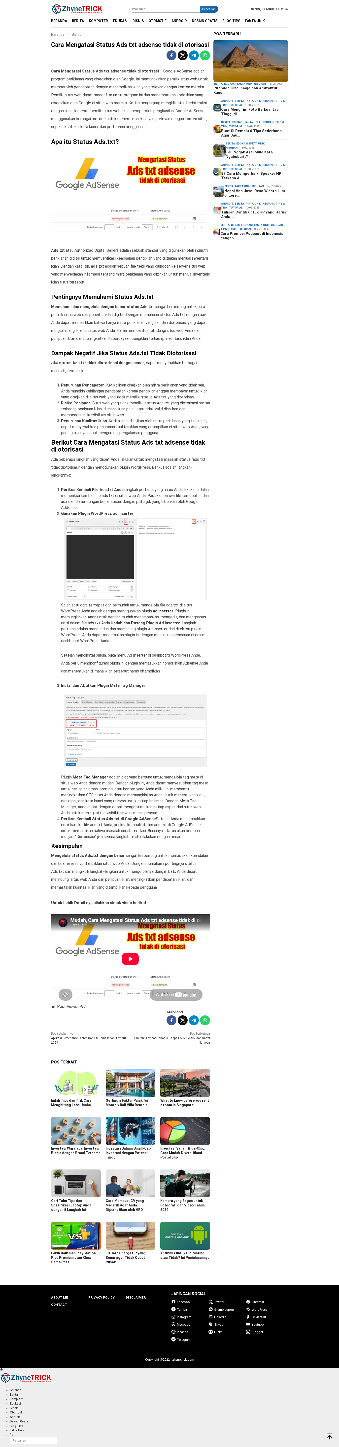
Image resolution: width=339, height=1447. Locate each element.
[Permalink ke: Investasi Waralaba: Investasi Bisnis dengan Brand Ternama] (76, 1131)
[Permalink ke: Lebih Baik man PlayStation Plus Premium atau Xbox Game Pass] (76, 1236)
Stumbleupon (224, 1309)
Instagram (184, 1317)
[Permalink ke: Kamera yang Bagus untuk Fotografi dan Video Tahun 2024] (185, 1183)
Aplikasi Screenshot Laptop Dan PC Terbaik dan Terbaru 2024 (88, 1038)
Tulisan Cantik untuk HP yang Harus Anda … (253, 214)
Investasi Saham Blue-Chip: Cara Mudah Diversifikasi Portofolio (182, 1152)
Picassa (182, 1332)
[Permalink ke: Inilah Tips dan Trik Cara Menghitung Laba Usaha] (76, 1083)
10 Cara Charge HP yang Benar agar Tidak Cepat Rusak (125, 1257)
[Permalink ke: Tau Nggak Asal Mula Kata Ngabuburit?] (219, 150)
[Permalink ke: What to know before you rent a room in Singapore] (185, 1083)
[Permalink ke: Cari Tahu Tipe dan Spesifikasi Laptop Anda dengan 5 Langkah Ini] (76, 1183)
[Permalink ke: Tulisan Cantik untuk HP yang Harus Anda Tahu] (217, 210)
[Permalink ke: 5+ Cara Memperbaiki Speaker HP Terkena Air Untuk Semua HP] (217, 172)
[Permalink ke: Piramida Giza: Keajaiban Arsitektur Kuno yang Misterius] (250, 61)
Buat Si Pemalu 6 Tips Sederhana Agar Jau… (251, 133)
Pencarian (209, 9)
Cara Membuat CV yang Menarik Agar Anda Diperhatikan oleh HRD (125, 1205)
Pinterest (258, 1302)
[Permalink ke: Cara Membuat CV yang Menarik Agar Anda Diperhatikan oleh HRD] (130, 1183)
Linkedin (220, 1317)
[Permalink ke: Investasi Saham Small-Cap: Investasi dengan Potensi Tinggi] (130, 1131)
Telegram (184, 1339)
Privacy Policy (101, 1297)
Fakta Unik (244, 83)
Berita (218, 83)
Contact (59, 1304)
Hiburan (260, 83)
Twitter (219, 1302)
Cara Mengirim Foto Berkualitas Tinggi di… (249, 111)
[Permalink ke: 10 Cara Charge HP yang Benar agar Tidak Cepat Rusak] (130, 1236)
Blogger (257, 1332)
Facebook (184, 1302)
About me (59, 1297)
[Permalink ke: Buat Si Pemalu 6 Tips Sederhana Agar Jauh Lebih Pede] (217, 129)
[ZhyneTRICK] (77, 9)
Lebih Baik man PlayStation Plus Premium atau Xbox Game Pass (73, 1257)
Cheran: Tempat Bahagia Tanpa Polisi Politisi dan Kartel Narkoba (172, 1038)
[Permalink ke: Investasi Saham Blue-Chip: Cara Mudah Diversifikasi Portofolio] (185, 1131)
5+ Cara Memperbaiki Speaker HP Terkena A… (251, 176)
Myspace (183, 1324)
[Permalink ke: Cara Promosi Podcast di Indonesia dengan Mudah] (216, 231)
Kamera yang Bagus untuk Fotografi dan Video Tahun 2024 (182, 1205)
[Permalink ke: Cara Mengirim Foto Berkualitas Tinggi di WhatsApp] (217, 107)
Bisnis (235, 225)
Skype (218, 1324)
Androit (227, 101)
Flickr (218, 1332)
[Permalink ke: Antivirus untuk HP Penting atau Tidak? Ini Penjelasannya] (185, 1236)
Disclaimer (136, 1297)
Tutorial (235, 105)
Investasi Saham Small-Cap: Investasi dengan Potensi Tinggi (129, 1152)
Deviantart (259, 1317)
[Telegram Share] (194, 55)
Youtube (258, 1324)
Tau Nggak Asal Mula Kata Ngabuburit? (249, 154)
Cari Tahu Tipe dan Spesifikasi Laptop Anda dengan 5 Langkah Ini (71, 1205)
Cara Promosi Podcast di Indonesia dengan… (251, 235)
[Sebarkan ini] (171, 55)
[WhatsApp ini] (205, 55)
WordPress (260, 1309)
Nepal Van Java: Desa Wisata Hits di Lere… (254, 193)
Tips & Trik (228, 229)
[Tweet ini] (183, 55)
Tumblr (182, 1309)
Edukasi (230, 83)
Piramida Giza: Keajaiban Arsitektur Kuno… (245, 90)
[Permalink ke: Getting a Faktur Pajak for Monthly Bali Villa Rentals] (130, 1083)
